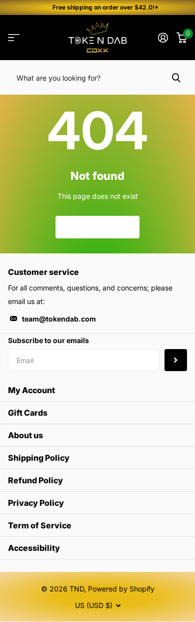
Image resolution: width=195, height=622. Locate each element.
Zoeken (176, 77)
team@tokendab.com (59, 319)
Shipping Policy (39, 458)
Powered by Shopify (121, 588)
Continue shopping (97, 226)
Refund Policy (35, 480)
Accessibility (34, 548)
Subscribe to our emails (48, 340)
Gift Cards (28, 413)
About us (25, 435)
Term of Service (40, 525)
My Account (31, 390)
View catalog (14, 38)
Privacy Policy (36, 503)
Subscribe (175, 360)
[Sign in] (163, 38)
